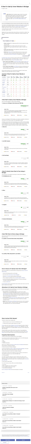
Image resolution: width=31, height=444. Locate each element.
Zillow (12, 348)
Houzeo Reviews (5, 283)
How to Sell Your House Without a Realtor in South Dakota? (11, 420)
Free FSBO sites (16, 66)
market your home (17, 326)
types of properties (8, 276)
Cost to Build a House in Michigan (7, 394)
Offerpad (15, 301)
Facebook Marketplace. (21, 348)
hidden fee (8, 281)
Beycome (4, 80)
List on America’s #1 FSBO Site (7, 369)
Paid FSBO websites (18, 61)
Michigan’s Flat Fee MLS (14, 325)
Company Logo (6, 106)
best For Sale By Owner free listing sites (18, 344)
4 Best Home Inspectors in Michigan (8, 407)
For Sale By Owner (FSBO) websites (20, 26)
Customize (4, 442)
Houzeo (3, 325)
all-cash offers (22, 297)
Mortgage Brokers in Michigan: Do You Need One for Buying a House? (13, 400)
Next (28, 372)
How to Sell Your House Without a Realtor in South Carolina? (11, 427)
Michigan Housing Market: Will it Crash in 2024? (10, 387)
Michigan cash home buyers (13, 297)
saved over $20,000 (13, 54)
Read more (4, 388)
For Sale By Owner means (6, 57)
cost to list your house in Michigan (13, 274)
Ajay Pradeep (10, 392)
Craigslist (14, 348)
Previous (3, 372)
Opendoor (10, 301)
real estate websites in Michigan (20, 277)
